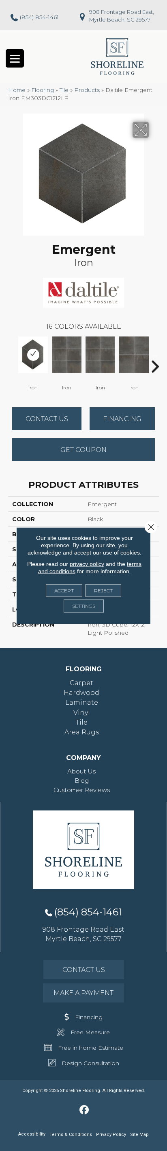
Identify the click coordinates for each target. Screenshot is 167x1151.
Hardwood (81, 693)
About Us (81, 771)
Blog (82, 780)
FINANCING (122, 419)
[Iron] (33, 354)
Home (17, 90)
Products (87, 90)
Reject (103, 590)
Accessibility (31, 1134)
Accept (64, 590)
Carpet (81, 683)
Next (155, 354)
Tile (64, 90)
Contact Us (47, 419)
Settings (83, 606)
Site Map (139, 1134)
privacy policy (87, 563)
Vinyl (81, 712)
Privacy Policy (111, 1134)
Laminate (81, 702)
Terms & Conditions (70, 1134)
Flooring (42, 90)
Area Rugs (81, 732)
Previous (12, 354)
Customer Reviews (82, 790)
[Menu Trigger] (15, 58)
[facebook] (84, 1110)
